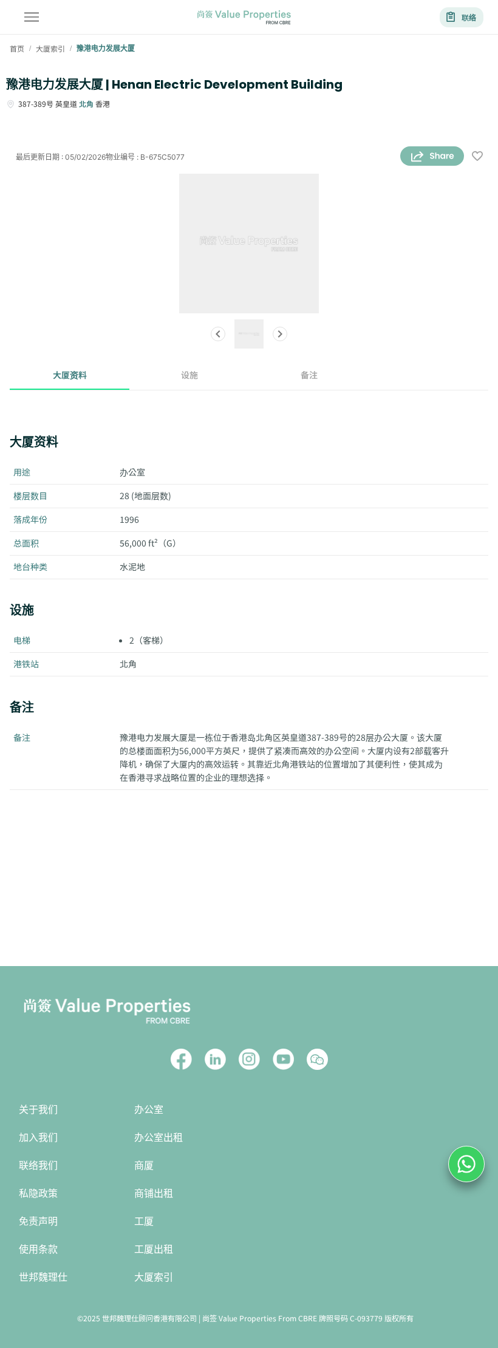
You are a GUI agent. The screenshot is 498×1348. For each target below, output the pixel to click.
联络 (469, 17)
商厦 (144, 1166)
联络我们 (38, 1166)
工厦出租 (153, 1249)
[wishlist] (477, 157)
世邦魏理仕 (43, 1277)
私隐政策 (38, 1193)
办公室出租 (158, 1138)
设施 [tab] (189, 375)
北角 (86, 103)
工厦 (144, 1221)
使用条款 (38, 1249)
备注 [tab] (309, 375)
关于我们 (38, 1110)
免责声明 (38, 1221)
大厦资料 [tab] (70, 375)
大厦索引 (153, 1277)
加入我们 (38, 1138)
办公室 (148, 1110)
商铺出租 (153, 1193)
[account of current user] (32, 17)
